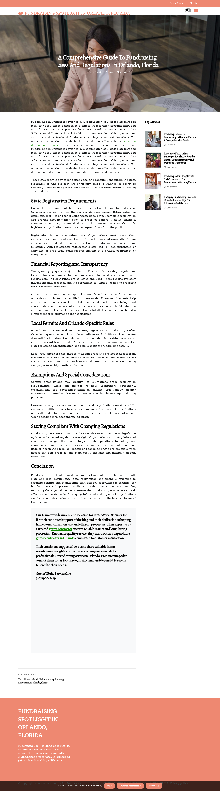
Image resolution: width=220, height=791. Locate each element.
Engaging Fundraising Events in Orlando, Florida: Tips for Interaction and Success (180, 200)
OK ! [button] (109, 786)
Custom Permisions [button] (130, 786)
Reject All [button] (154, 786)
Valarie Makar (98, 72)
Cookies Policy (94, 786)
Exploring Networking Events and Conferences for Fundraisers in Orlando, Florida (180, 179)
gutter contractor (60, 529)
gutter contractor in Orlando (55, 538)
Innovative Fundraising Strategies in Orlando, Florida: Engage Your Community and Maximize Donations (179, 158)
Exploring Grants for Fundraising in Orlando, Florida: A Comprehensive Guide (180, 137)
